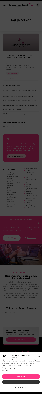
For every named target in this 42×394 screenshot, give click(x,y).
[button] (39, 356)
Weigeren (21, 382)
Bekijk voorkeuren (21, 387)
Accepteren (21, 376)
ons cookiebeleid (23, 368)
